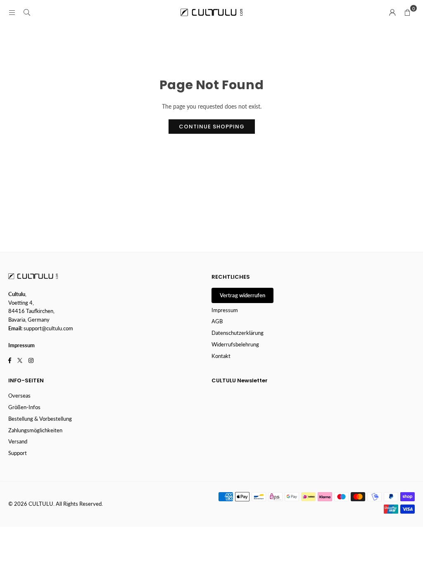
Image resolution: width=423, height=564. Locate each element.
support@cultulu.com (48, 328)
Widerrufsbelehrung (235, 344)
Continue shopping (212, 126)
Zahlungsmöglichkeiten (35, 430)
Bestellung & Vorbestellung (40, 418)
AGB (217, 321)
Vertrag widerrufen (242, 295)
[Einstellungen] (392, 12)
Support (17, 453)
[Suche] (26, 12)
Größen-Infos (24, 407)
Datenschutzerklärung (238, 332)
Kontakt (221, 356)
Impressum (225, 310)
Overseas (19, 395)
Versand (17, 441)
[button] (407, 12)
